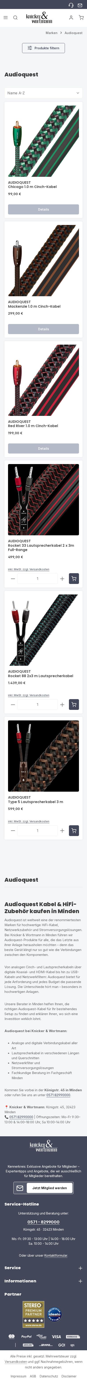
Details (43, 209)
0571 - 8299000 (43, 1222)
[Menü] (5, 17)
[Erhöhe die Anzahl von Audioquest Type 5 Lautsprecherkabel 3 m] (62, 830)
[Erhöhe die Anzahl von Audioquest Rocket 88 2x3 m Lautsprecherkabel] (62, 704)
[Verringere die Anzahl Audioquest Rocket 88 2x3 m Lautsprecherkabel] (13, 704)
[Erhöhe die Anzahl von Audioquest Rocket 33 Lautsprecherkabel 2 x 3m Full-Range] (62, 578)
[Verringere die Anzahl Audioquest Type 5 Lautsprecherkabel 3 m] (13, 830)
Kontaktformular (55, 1255)
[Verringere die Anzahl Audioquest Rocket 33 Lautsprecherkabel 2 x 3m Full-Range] (13, 578)
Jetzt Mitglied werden (49, 1188)
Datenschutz (49, 1376)
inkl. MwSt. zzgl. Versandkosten (28, 569)
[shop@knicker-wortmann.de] (80, 4)
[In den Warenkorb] (74, 578)
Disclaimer (69, 1376)
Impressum (18, 1376)
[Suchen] (15, 17)
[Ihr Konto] (71, 17)
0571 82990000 (58, 1095)
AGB (33, 1376)
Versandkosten (16, 1362)
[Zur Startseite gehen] (39, 17)
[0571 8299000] (71, 4)
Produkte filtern (46, 48)
